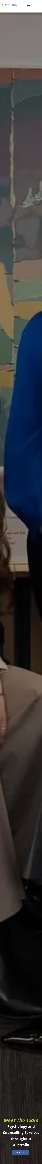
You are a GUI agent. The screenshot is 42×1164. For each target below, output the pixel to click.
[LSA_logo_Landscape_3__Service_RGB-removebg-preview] (9, 6)
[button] (28, 6)
